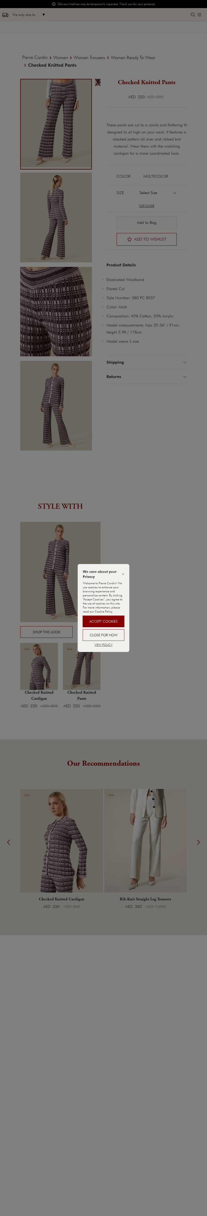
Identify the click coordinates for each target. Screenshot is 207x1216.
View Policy (104, 645)
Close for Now (104, 635)
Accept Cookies (103, 621)
